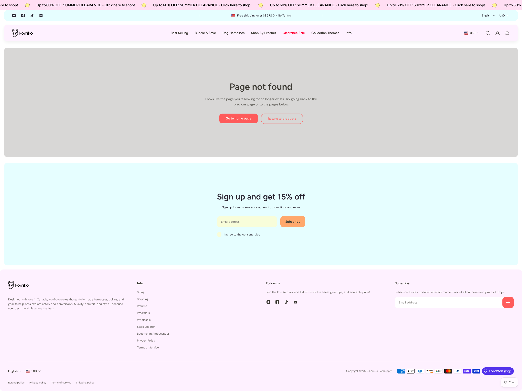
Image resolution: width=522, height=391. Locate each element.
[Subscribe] (508, 302)
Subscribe (292, 222)
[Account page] (497, 32)
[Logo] (22, 32)
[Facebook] (23, 15)
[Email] (40, 15)
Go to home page (238, 118)
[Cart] (507, 32)
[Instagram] (14, 15)
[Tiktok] (32, 15)
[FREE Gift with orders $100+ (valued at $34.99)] (261, 15)
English (13, 371)
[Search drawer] (488, 32)
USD (34, 371)
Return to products (282, 119)
